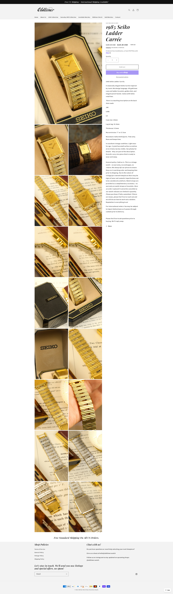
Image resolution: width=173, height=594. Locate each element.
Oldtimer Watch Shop (83, 589)
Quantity (108, 56)
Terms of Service (40, 549)
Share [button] (110, 226)
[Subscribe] (66, 574)
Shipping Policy (39, 559)
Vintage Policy (39, 556)
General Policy (39, 552)
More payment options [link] (122, 77)
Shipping (108, 47)
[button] (129, 10)
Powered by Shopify (93, 589)
